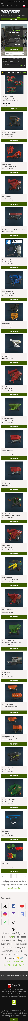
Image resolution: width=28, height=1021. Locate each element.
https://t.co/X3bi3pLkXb (14, 961)
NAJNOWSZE (12, 59)
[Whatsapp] (1, 5)
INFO (6, 15)
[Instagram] (9, 5)
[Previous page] (25, 876)
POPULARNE (20, 59)
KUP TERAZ (14, 19)
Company (25, 1)
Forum (13, 1)
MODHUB (5, 59)
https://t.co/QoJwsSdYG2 (14, 965)
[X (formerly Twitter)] (3, 5)
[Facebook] (5, 5)
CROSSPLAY (6, 64)
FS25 (19, 62)
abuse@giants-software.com (14, 888)
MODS (18, 15)
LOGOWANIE (20, 65)
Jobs (2, 3)
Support (20, 1)
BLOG (2, 15)
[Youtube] (7, 5)
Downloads (9, 1)
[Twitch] (12, 5)
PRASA (18, 993)
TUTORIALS (23, 15)
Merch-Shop (3, 1)
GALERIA (11, 15)
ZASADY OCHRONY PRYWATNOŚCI (13, 989)
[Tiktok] (16, 5)
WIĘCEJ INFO (14, 49)
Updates (16, 1)
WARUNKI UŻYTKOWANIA (9, 991)
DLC (15, 15)
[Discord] (14, 5)
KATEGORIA (11, 62)
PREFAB (5, 62)
